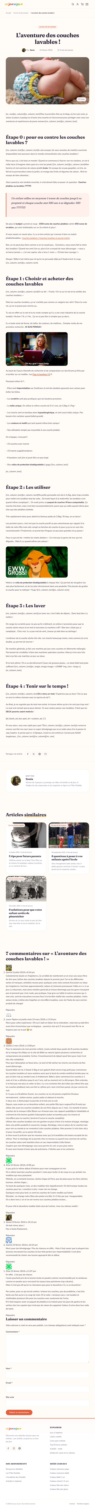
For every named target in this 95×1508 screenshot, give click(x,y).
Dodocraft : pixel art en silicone (62, 1453)
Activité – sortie (56, 1448)
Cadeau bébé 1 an (57, 1477)
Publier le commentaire (19, 1412)
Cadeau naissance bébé (59, 1473)
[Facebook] (8, 1448)
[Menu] (87, 4)
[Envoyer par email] (45, 754)
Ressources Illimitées (14, 1469)
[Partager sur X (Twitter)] (33, 754)
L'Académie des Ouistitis (15, 1477)
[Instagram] (14, 1448)
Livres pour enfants (57, 1441)
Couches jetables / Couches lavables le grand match (46, 238)
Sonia (29, 779)
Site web (10, 1397)
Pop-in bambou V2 (41, 374)
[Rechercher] (73, 4)
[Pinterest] (19, 1448)
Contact (72, 1504)
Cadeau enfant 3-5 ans (59, 1481)
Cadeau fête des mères (59, 1485)
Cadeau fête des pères (59, 1489)
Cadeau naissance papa (59, 1469)
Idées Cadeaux (58, 1464)
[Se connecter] (77, 4)
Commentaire (12, 1331)
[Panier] (82, 4)
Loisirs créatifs (55, 1436)
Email (9, 1383)
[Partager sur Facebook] (27, 754)
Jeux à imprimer (56, 1432)
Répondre (10, 1010)
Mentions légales (83, 1504)
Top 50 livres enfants (58, 1445)
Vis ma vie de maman (47, 27)
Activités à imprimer (14, 1481)
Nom (9, 1368)
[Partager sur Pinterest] (39, 754)
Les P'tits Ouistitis (13, 1473)
